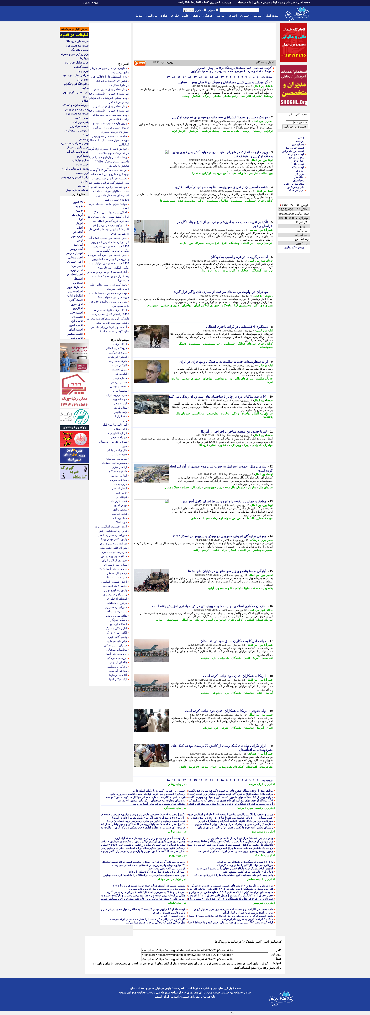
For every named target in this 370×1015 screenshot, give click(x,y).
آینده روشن (76, 248)
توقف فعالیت (119, 513)
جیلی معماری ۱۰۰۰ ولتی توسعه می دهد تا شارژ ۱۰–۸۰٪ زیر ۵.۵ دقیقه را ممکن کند (225, 817)
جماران (269, 121)
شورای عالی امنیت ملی (113, 547)
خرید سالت (82, 164)
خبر (293, 2)
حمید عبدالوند (119, 454)
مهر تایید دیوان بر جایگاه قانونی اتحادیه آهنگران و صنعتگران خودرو (235, 820)
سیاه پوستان (120, 518)
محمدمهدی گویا (242, 305)
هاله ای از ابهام (118, 662)
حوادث (164, 15)
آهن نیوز (78, 244)
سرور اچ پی (82, 117)
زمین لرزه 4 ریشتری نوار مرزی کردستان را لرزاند (157, 871)
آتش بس (253, 173)
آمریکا (255, 657)
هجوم (219, 588)
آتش (225, 173)
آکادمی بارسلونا (118, 675)
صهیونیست (236, 200)
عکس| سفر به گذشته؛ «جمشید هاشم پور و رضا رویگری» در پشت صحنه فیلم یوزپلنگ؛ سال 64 (131, 814)
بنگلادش (196, 95)
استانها (139, 15)
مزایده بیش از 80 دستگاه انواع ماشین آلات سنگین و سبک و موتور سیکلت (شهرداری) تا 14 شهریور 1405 (213, 797)
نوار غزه (268, 270)
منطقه (256, 588)
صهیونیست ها (167, 200)
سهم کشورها (120, 399)
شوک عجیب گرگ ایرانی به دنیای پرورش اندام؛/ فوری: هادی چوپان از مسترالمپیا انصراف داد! (220, 915)
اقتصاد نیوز (77, 338)
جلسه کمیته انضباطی (115, 585)
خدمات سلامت (264, 378)
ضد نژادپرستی (119, 382)
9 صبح (79, 210)
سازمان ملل (183, 413)
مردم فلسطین (264, 518)
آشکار (79, 223)
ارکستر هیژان (119, 467)
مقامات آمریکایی (117, 670)
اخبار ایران (77, 265)
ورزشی (220, 15)
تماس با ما (254, 2)
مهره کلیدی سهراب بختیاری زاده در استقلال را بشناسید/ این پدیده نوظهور (144, 874)
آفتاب (80, 227)
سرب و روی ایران (116, 394)
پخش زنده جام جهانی (77, 109)
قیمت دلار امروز (79, 126)
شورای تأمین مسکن (115, 645)
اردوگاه (207, 95)
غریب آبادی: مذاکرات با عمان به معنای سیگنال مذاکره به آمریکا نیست (145, 797)
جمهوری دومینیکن (263, 549)
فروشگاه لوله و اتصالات (75, 104)
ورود (96, 2)
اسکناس (78, 282)
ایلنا (271, 330)
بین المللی (267, 173)
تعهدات (205, 518)
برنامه (214, 518)
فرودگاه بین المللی (116, 348)
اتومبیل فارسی (74, 253)
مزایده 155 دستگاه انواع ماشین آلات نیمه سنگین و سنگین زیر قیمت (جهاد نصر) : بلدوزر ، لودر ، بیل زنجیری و (211, 793)
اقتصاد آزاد (170, 807)
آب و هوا (284, 2)
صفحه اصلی (303, 2)
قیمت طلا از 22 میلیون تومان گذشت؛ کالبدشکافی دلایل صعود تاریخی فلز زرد (141, 909)
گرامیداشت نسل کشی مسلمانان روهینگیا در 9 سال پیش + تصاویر (234, 67)
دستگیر (182, 343)
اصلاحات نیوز (75, 291)
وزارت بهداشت (223, 378)
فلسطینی (250, 200)
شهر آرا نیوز (266, 229)
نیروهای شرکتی (118, 352)
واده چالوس (120, 411)
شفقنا (269, 86)
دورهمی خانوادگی (117, 658)
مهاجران (187, 305)
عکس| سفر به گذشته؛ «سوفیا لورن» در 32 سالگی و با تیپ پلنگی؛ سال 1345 (141, 824)
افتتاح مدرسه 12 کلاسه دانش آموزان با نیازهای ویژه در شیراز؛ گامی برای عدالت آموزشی (134, 851)
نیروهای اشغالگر (246, 343)
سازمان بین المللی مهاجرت (257, 413)
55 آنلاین (78, 202)
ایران (270, 381)
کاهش (182, 766)
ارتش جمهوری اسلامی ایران (111, 526)
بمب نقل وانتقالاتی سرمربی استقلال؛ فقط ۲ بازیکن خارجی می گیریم (146, 892)
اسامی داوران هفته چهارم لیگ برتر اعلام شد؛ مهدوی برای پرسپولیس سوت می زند (138, 898)
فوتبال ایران (120, 496)
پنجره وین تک (81, 121)
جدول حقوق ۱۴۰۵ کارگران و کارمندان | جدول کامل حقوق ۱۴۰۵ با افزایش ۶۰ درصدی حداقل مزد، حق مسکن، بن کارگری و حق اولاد (197, 895)
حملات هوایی (171, 487)
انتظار (214, 445)
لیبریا (246, 445)
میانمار (217, 95)
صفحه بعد (267, 76)
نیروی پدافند (120, 484)
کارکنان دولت (119, 365)
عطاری (85, 100)
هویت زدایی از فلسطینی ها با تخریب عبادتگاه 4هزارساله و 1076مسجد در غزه (229, 841)
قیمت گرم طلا (119, 501)
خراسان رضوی (264, 242)
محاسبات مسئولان (116, 649)
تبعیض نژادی (120, 509)
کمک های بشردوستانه (231, 766)
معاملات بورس (118, 479)
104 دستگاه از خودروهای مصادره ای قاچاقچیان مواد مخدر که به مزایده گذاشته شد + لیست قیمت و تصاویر (212, 800)
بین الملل (151, 15)
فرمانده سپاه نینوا (117, 577)
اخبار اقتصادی (75, 261)
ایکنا (270, 190)
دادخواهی (223, 657)
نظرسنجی (212, 413)
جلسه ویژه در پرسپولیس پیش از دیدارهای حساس (157, 888)
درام (224, 549)
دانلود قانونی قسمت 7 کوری (169, 912)
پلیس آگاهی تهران (117, 636)
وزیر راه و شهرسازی (115, 594)
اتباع (224, 242)
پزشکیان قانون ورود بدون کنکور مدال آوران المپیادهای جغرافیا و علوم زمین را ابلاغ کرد (136, 847)
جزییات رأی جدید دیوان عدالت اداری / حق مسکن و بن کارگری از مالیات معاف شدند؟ (137, 827)
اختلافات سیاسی (231, 130)
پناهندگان (234, 242)
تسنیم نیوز (267, 574)
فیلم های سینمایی (117, 641)
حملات (185, 487)
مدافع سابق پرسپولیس (114, 556)
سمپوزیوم (153, 305)
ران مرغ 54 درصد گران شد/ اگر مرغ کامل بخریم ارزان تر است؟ (148, 817)
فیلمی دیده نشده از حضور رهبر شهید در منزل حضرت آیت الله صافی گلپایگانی (108, 140)
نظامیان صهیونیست (217, 200)
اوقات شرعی (270, 2)
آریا (81, 219)
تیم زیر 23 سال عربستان (113, 441)
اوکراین (268, 130)
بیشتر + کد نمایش (294, 247)
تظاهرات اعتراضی (251, 95)
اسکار (232, 549)
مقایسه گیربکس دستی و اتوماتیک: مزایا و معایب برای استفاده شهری (234, 824)
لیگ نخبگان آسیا (118, 679)
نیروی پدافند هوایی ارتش (113, 530)
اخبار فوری (76, 270)
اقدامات (249, 518)
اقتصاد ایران (76, 329)
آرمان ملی (77, 214)
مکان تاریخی (120, 407)
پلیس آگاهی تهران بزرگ (113, 539)
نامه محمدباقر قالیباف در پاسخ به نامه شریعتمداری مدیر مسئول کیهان (233, 909)
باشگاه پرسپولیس (117, 666)
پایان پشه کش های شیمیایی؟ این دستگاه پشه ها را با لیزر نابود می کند (233, 874)
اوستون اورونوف (117, 356)
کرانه (201, 200)
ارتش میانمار (231, 95)
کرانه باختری (265, 200)
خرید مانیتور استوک (78, 147)
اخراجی (256, 445)
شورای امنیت (238, 173)
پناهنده (185, 95)
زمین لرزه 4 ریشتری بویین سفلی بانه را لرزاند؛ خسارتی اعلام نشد (235, 851)
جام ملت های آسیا (116, 653)
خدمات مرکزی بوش (77, 189)
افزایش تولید (179, 130)
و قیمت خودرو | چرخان (250, 807)
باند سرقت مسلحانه (115, 611)
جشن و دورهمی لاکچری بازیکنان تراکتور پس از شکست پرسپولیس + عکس (142, 841)
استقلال (78, 278)
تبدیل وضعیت (119, 369)
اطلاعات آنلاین (75, 295)
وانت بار (84, 138)
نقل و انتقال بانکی (117, 450)
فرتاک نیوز (267, 260)
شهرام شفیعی (119, 437)
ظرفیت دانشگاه (118, 471)
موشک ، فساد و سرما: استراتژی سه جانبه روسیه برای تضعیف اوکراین (231, 71)
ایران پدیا (83, 71)
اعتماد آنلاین (76, 299)
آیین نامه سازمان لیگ (115, 424)
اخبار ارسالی (75, 257)
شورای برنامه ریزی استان (112, 535)
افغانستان (267, 657)
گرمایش (193, 130)
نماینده (215, 549)
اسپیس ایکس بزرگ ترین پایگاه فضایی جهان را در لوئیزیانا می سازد (235, 868)
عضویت (87, 2)
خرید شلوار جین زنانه (76, 62)
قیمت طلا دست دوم (77, 45)
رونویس (268, 295)
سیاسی (257, 15)
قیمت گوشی (81, 66)
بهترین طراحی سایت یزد (75, 143)
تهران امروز (120, 505)
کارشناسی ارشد (117, 361)
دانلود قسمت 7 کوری (173, 915)
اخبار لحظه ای (75, 274)
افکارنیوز (78, 308)
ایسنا (270, 474)
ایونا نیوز (268, 159)
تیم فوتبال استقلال (117, 573)
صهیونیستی (266, 346)
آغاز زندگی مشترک (116, 628)
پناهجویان (267, 588)
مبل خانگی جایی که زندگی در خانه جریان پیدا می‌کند (155, 922)
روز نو (172, 855)
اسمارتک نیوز (75, 287)
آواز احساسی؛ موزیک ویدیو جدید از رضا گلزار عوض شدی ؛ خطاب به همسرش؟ (108, 276)
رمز (125, 420)
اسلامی (159, 619)
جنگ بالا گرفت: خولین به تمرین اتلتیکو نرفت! (247, 919)
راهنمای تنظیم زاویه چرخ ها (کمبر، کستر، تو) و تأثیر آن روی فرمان (235, 827)
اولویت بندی (120, 373)
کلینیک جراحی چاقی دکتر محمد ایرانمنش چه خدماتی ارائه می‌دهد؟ (147, 919)
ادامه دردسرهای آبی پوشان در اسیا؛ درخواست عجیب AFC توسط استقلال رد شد (139, 861)
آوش (80, 240)
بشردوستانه (266, 766)
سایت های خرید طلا (77, 41)
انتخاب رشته (120, 344)
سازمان (225, 413)
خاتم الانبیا (121, 492)
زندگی (235, 413)
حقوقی (205, 657)
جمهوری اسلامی (170, 305)
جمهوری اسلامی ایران (206, 305)
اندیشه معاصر (255, 879)
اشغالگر (256, 270)
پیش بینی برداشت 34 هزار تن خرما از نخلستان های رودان (240, 838)
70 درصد (194, 766)
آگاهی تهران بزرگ (117, 632)
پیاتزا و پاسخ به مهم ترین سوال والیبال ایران (248, 912)
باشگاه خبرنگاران (117, 619)
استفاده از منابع (118, 624)
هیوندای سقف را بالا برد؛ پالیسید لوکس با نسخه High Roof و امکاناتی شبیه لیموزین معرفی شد (219, 814)
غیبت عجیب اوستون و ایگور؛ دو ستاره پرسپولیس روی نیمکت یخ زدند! (146, 820)
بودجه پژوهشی (118, 386)
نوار (203, 270)
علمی (185, 15)
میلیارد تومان (120, 377)
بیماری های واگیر (263, 305)
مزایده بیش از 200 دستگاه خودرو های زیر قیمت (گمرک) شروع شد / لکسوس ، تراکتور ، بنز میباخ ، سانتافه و (211, 790)
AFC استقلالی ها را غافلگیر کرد (109, 76)
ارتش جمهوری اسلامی (114, 581)
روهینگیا (268, 95)
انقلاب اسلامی (119, 475)
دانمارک (195, 173)
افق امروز (77, 304)
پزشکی (196, 15)
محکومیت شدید (186, 200)
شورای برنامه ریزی (116, 607)
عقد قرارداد (120, 416)
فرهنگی (208, 15)
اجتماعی (232, 15)
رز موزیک (83, 185)
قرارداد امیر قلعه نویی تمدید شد (167, 868)
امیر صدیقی (120, 403)
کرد (214, 657)
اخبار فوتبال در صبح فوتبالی (172, 879)
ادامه (217, 270)
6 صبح (79, 206)
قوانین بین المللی (216, 619)
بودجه (204, 766)
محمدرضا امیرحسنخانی (114, 462)
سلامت (175, 378)
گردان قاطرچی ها (117, 433)
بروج (124, 445)
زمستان (257, 130)
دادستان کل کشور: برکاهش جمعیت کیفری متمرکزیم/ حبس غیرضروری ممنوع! (228, 844)
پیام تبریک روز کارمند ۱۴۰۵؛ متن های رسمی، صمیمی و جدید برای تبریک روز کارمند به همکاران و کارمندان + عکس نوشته (204, 885)
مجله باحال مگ (80, 49)
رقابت (196, 549)
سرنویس (258, 902)
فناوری (175, 15)
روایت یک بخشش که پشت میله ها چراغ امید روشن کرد (241, 847)
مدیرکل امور (196, 242)
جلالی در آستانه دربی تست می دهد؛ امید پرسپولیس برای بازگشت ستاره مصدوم (140, 895)
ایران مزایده (256, 784)
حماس (194, 518)
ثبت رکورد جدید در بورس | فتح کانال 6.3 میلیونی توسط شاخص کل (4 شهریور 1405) (109, 229)
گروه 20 (203, 445)
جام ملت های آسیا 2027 (113, 568)
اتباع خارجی (212, 242)
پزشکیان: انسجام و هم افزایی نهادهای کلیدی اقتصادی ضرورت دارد (147, 793)
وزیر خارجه (235, 445)
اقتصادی (245, 15)
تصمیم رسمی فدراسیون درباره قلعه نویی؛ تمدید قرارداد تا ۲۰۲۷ (149, 885)
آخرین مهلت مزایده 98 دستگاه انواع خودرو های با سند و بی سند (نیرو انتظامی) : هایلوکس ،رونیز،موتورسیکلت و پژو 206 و (203, 803)
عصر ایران (267, 540)
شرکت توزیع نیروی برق (113, 543)
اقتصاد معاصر (75, 333)
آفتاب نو (78, 231)
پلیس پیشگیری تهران (115, 590)
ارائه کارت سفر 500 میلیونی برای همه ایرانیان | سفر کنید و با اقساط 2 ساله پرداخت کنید (222, 922)
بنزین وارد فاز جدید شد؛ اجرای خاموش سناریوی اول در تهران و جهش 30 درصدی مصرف (110, 127)
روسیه (246, 130)
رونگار (172, 784)
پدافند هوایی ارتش (116, 615)
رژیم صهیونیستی (212, 343)
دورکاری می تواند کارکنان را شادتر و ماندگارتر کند (244, 865)
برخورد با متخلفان (117, 602)
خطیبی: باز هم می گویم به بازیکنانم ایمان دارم (159, 790)
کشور (223, 445)
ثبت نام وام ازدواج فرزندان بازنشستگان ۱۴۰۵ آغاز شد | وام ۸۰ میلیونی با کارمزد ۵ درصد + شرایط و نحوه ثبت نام (208, 898)
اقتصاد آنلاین (76, 325)
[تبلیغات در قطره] (74, 37)
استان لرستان (119, 488)
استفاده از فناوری (117, 598)
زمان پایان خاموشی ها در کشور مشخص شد (248, 871)
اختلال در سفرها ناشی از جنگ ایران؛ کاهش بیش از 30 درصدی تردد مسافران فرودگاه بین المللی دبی (108, 216)
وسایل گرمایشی (210, 130)
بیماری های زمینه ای (115, 564)
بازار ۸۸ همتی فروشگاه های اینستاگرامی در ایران (245, 861)
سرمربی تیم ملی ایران (114, 552)
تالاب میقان (120, 428)
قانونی (228, 588)
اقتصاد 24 (77, 316)
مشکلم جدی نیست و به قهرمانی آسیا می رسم (158, 803)
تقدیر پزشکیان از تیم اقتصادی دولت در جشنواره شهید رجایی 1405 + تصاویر (142, 844)
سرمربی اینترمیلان (116, 458)
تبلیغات (172, 902)
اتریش (205, 549)
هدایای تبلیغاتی (80, 160)
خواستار (225, 518)
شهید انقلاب (120, 522)
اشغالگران (243, 270)
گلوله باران (229, 270)
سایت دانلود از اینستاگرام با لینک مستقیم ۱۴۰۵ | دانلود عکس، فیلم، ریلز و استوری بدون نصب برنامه (216, 892)
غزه (210, 270)
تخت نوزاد (83, 79)
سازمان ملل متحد (235, 487)
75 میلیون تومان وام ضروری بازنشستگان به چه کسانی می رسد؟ (148, 865)
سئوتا (247, 588)
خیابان (238, 588)
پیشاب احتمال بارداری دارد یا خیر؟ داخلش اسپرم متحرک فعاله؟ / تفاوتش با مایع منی (109, 161)
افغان (247, 657)
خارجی (183, 242)
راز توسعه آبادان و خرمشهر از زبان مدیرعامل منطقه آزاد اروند (149, 838)
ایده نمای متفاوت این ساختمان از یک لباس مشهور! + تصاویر (151, 800)
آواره (211, 588)
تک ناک (259, 855)
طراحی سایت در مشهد (75, 75)
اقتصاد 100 (76, 312)
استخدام (242, 2)
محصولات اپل (119, 390)
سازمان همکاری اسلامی (259, 619)
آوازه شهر (77, 236)
